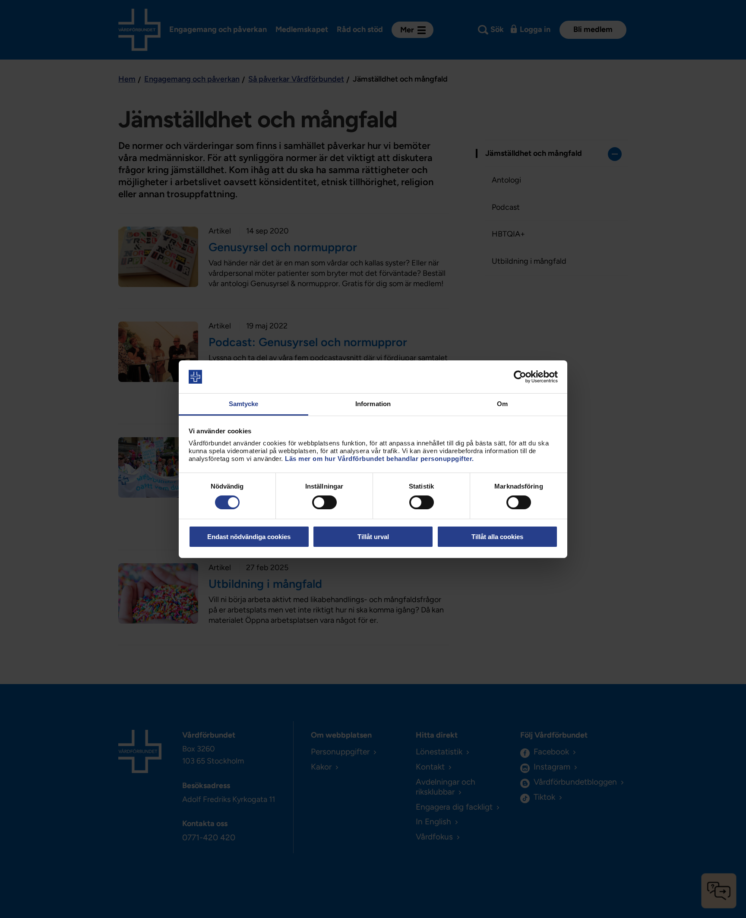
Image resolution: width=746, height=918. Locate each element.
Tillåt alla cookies (497, 536)
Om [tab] (502, 403)
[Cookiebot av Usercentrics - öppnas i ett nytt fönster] (520, 376)
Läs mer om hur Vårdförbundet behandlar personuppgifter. (379, 458)
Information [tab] (373, 403)
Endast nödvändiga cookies (249, 536)
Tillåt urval (373, 536)
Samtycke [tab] (244, 403)
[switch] (324, 502)
